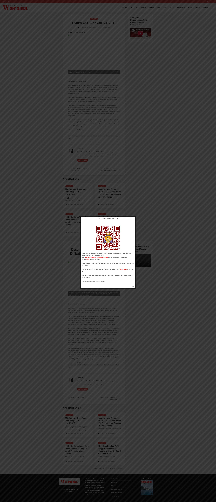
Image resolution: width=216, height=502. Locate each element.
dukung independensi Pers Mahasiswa (96, 257)
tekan (87, 259)
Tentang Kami (124, 269)
